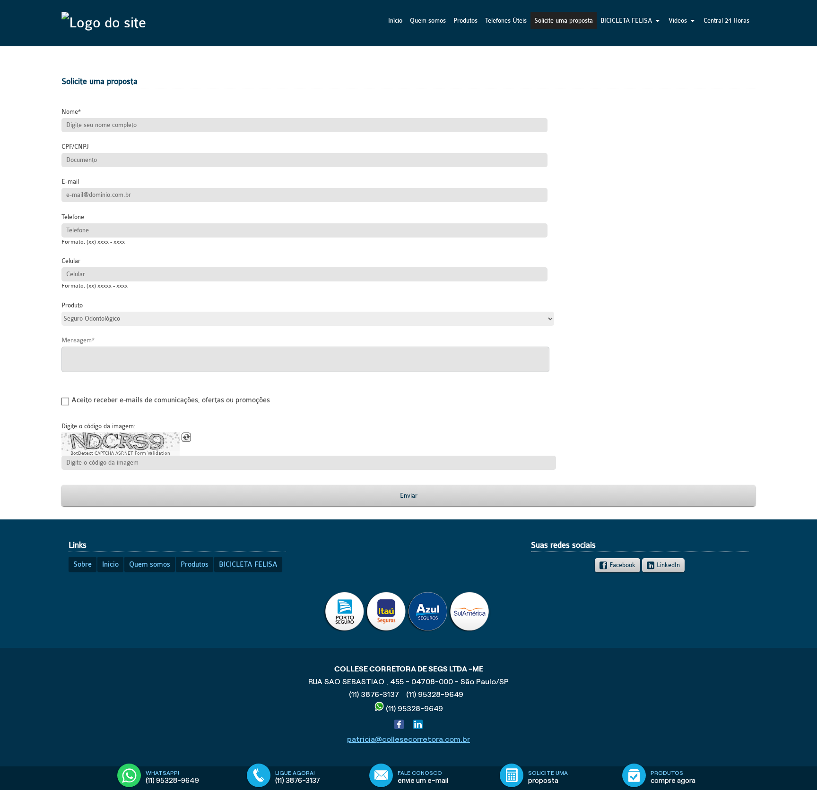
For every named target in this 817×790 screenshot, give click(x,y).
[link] (617, 565)
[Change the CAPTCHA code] (186, 437)
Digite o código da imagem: (98, 426)
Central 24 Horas (726, 20)
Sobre (82, 565)
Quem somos (428, 20)
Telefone (72, 217)
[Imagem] (407, 630)
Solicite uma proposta (563, 20)
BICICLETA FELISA (626, 20)
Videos (678, 20)
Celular (70, 260)
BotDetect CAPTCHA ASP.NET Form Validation (120, 453)
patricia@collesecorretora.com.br (408, 739)
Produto (72, 305)
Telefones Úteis (506, 20)
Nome (69, 111)
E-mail (70, 181)
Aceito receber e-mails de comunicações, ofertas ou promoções (170, 400)
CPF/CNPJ (75, 146)
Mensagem (76, 340)
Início (395, 20)
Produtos (465, 20)
